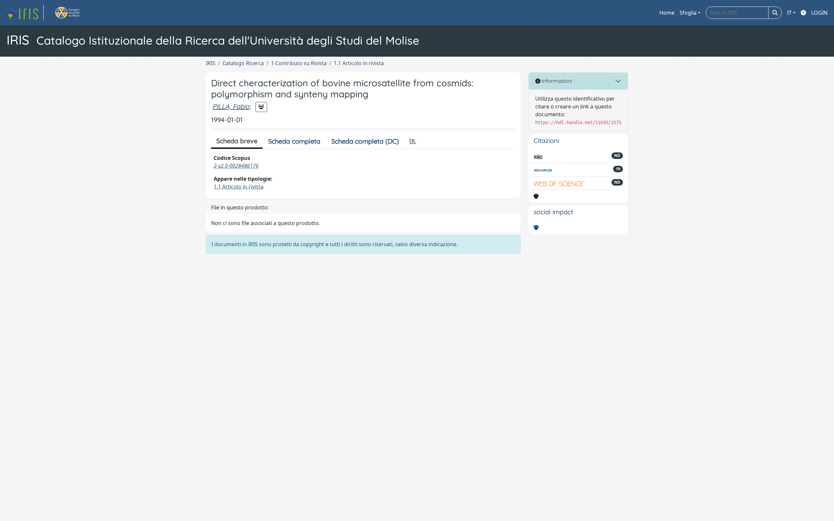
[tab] (413, 141)
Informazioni (556, 80)
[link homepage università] (75, 13)
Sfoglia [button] (688, 12)
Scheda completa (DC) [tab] (365, 141)
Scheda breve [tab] (236, 141)
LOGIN (819, 12)
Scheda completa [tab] (294, 141)
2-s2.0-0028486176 (236, 165)
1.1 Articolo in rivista (359, 63)
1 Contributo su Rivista (299, 63)
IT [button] (789, 12)
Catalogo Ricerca (243, 63)
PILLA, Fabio (230, 106)
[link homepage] (24, 13)
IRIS (210, 63)
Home (666, 12)
